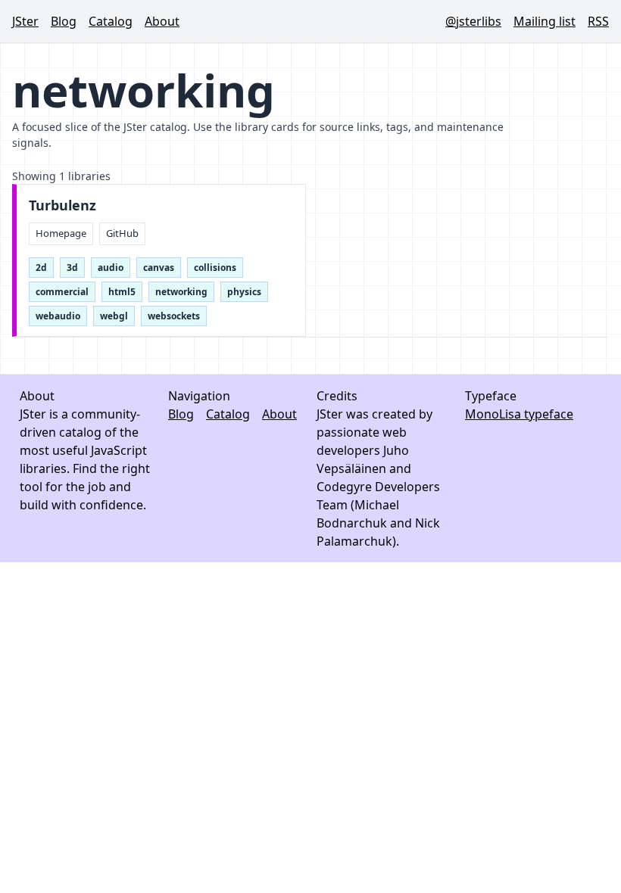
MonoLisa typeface (519, 414)
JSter (25, 21)
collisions (215, 267)
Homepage (61, 233)
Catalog (111, 21)
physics (244, 291)
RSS (598, 21)
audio (110, 267)
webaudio (58, 316)
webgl (114, 316)
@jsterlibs (473, 21)
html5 (122, 291)
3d (72, 267)
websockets (174, 316)
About (162, 21)
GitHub (122, 233)
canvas (158, 267)
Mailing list (544, 21)
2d (41, 267)
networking (181, 291)
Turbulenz (62, 205)
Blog (63, 21)
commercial (62, 291)
